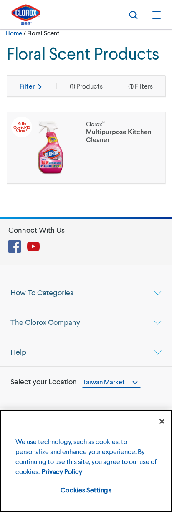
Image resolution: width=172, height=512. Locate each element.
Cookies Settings (86, 490)
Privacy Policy (62, 471)
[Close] (162, 421)
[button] (155, 14)
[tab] (86, 292)
